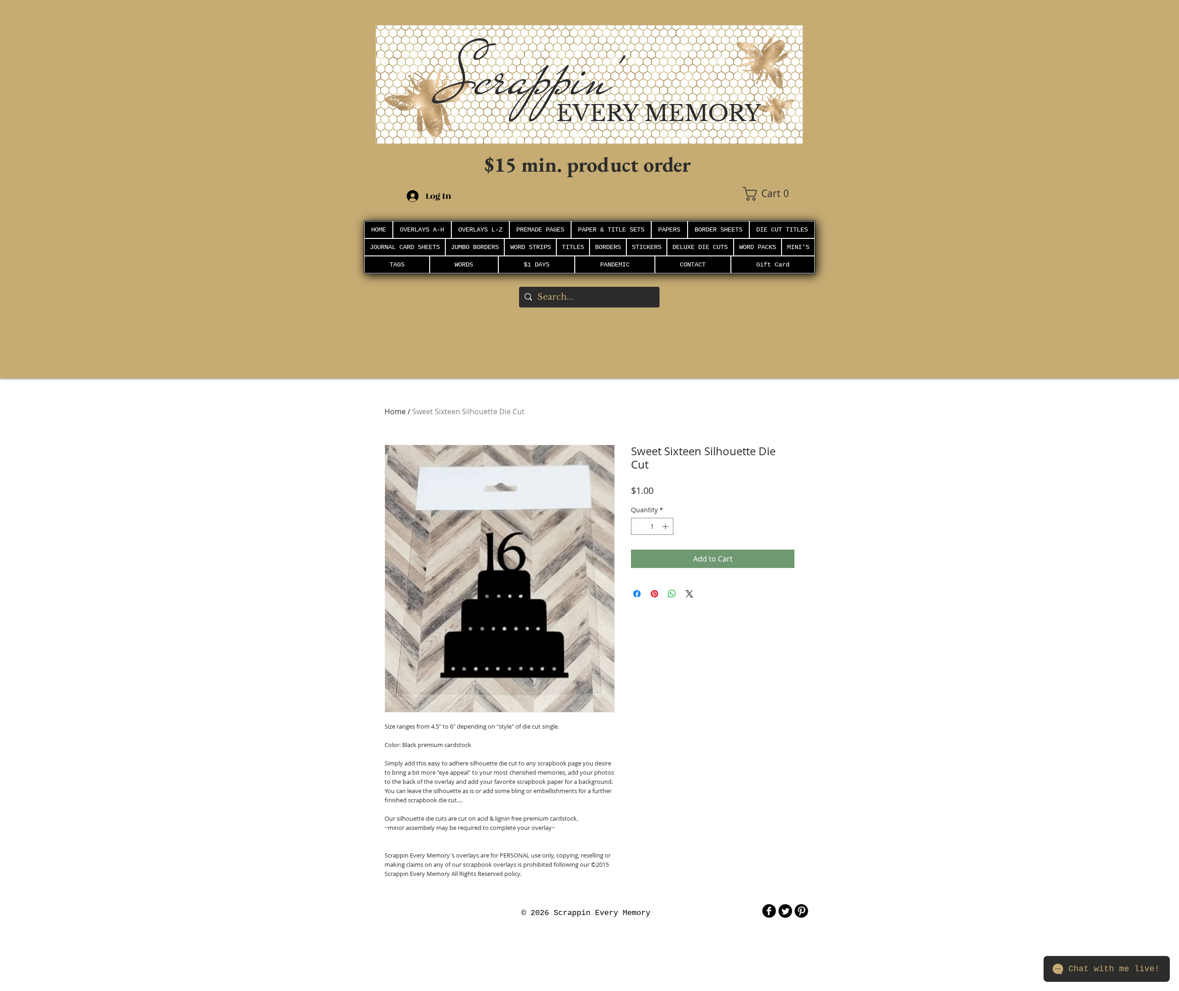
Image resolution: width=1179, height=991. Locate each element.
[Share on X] (689, 593)
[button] (773, 194)
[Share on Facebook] (636, 593)
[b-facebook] (769, 911)
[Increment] (666, 526)
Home (395, 411)
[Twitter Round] (785, 911)
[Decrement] (638, 526)
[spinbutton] (652, 526)
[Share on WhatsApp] (671, 593)
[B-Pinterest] (801, 911)
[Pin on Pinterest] (654, 593)
